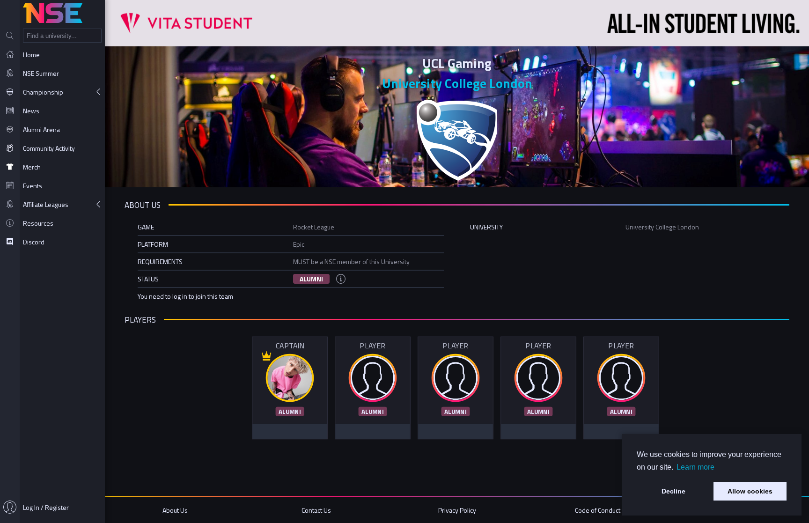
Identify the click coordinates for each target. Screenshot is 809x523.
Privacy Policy (457, 510)
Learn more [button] (695, 467)
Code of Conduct (597, 510)
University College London (457, 83)
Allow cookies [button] (750, 491)
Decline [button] (673, 491)
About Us (175, 510)
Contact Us (316, 510)
